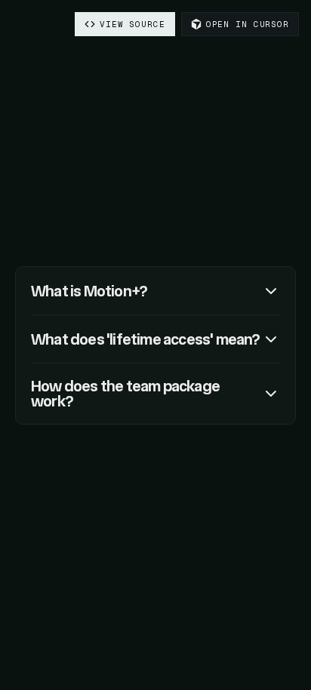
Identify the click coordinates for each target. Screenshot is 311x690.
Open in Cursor (247, 24)
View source (132, 24)
